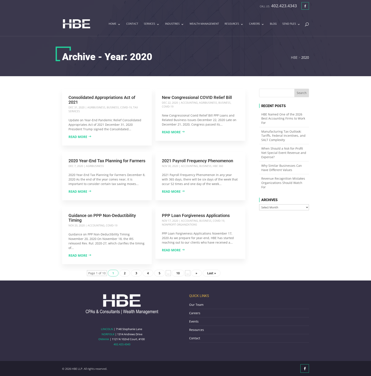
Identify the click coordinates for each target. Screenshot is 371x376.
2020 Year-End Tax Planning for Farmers (106, 160)
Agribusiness (96, 107)
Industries (172, 24)
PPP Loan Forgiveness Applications (196, 215)
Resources (232, 24)
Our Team (196, 305)
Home (112, 24)
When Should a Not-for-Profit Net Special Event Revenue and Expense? (283, 152)
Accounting (189, 103)
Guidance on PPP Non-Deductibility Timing (102, 218)
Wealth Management (204, 24)
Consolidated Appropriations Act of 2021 (101, 100)
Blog (273, 24)
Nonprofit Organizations (179, 224)
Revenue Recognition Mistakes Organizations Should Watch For (283, 182)
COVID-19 (126, 107)
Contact (132, 24)
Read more (77, 137)
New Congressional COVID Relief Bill (197, 97)
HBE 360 (218, 166)
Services (149, 24)
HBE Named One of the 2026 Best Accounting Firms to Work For (283, 118)
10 (178, 273)
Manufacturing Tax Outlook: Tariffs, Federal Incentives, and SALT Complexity (283, 135)
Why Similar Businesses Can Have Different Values (281, 168)
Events (194, 321)
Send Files (289, 24)
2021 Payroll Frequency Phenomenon (197, 160)
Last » (211, 273)
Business (113, 107)
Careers (254, 24)
